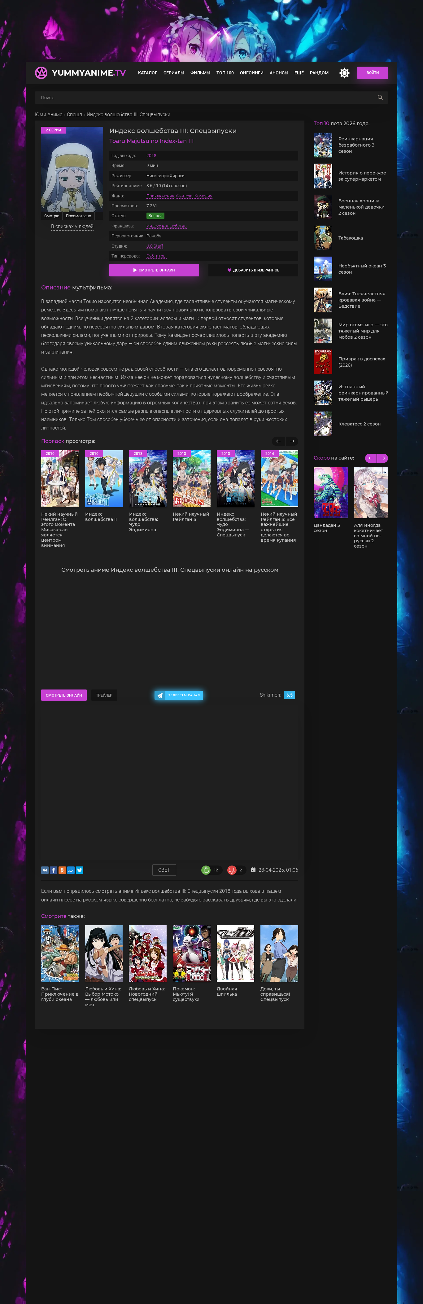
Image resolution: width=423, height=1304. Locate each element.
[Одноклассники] (62, 870)
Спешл (74, 114)
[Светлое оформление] (344, 73)
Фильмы (200, 72)
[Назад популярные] (278, 441)
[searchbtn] (380, 97)
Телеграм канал (184, 695)
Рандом (319, 72)
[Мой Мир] (71, 870)
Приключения (160, 195)
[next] (382, 458)
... (99, 216)
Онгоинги (252, 72)
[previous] (371, 458)
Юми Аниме (48, 114)
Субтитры (156, 255)
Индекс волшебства (166, 225)
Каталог (147, 72)
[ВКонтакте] (45, 870)
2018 (151, 155)
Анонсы (279, 72)
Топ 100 (225, 72)
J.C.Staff (154, 246)
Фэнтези (184, 195)
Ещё (299, 72)
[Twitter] (79, 870)
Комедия (203, 195)
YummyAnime (89, 73)
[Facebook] (53, 870)
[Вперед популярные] (292, 441)
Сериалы (174, 72)
